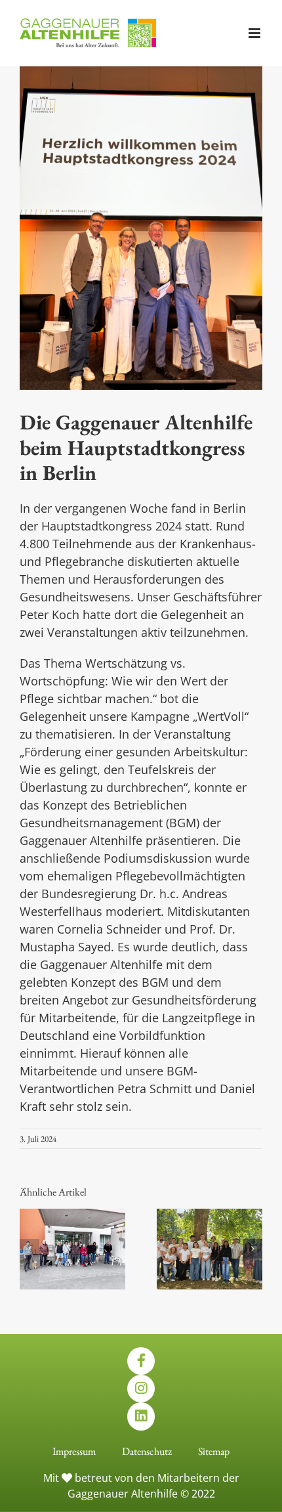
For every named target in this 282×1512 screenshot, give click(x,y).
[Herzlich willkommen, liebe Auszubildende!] (209, 1216)
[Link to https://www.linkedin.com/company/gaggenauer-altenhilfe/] (141, 1416)
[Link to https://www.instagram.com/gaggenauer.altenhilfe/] (141, 1388)
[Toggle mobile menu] (255, 33)
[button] (29, 1249)
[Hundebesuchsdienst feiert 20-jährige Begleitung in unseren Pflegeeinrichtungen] (72, 1216)
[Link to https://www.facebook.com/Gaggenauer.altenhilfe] (141, 1361)
